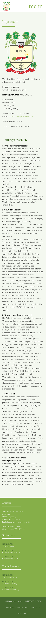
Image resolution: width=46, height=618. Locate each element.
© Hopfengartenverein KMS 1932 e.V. (19, 601)
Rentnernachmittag (10, 590)
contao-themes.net (33, 607)
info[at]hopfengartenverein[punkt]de (16, 522)
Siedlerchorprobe (9, 577)
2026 (39, 601)
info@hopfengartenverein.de (21, 116)
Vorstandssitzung (9, 584)
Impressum (10, 607)
